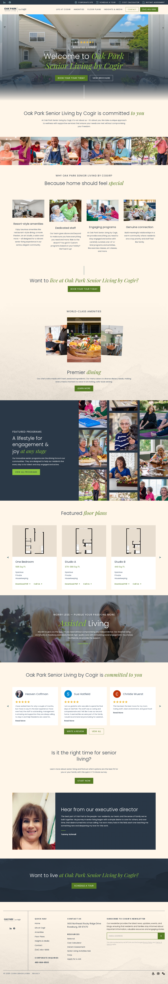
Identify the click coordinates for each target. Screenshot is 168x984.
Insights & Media (113, 9)
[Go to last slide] (7, 557)
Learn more (83, 644)
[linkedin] (11, 928)
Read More (20, 721)
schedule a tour (84, 885)
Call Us (37, 584)
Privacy (36, 973)
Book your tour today (71, 78)
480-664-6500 (42, 962)
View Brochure (101, 78)
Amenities (79, 9)
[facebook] (14, 928)
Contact (132, 9)
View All (96, 731)
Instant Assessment (155, 2)
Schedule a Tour (108, 2)
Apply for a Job (74, 959)
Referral (71, 938)
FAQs (69, 955)
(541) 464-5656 (149, 9)
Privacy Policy (147, 942)
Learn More (84, 388)
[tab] (17, 633)
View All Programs (26, 472)
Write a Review (75, 731)
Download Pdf (22, 584)
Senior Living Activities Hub (79, 951)
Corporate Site (85, 2)
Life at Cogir (63, 9)
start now (83, 780)
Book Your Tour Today (84, 289)
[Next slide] (160, 557)
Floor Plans (94, 9)
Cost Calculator (130, 2)
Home (37, 923)
